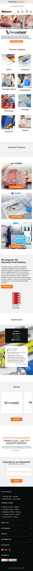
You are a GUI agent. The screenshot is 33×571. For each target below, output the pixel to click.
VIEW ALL (16, 419)
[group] (16, 29)
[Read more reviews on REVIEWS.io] (16, 340)
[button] (3, 356)
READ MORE (7, 286)
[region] (16, 357)
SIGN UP (16, 481)
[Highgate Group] (6, 11)
